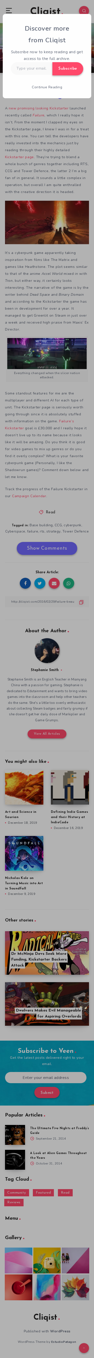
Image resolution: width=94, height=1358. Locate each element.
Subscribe (67, 69)
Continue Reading (47, 87)
